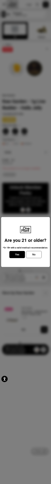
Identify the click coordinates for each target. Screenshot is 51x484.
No (34, 254)
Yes (17, 254)
